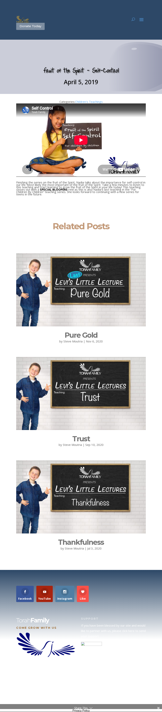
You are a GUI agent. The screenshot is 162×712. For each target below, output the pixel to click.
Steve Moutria (73, 341)
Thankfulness (81, 542)
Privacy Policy (81, 710)
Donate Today (30, 26)
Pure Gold (81, 335)
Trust (81, 438)
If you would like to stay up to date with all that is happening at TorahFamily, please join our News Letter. (113, 691)
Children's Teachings (89, 102)
